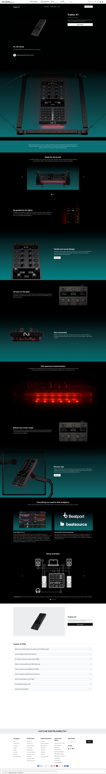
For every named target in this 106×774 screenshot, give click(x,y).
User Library (29, 756)
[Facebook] (68, 748)
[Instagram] (70, 748)
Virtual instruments (45, 743)
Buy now (57, 257)
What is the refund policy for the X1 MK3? (24, 679)
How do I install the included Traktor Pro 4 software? (27, 674)
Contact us (15, 745)
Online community (31, 754)
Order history (29, 743)
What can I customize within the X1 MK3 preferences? (27, 664)
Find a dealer (29, 747)
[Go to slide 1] (51, 194)
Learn (59, 6)
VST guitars (43, 752)
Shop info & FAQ (30, 745)
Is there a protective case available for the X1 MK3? (27, 669)
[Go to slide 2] (51, 599)
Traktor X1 (16, 7)
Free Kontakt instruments (59, 743)
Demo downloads (30, 758)
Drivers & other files (31, 760)
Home (14, 5)
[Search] (95, 2)
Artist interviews (57, 745)
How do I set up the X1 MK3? (21, 689)
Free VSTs (43, 741)
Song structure (57, 760)
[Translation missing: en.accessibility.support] (98, 2)
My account (29, 741)
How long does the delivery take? (23, 684)
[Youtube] (72, 748)
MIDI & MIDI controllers (59, 753)
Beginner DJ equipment (59, 751)
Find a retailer (88, 6)
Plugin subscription (45, 756)
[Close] (104, 771)
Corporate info (16, 743)
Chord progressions (58, 762)
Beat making (57, 747)
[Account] (100, 2)
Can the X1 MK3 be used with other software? (25, 654)
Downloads (46, 6)
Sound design (57, 758)
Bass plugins (43, 747)
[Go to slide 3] (54, 194)
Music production (58, 749)
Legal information (17, 756)
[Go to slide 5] (55, 599)
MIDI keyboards (44, 745)
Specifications (53, 6)
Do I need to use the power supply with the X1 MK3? (27, 659)
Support (15, 747)
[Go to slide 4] (54, 599)
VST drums (43, 754)
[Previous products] (22, 177)
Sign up (89, 741)
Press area (15, 752)
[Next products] (83, 177)
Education (15, 754)
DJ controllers (19, 5)
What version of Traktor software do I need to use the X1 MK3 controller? (32, 649)
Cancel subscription (31, 752)
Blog (14, 741)
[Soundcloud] (74, 748)
